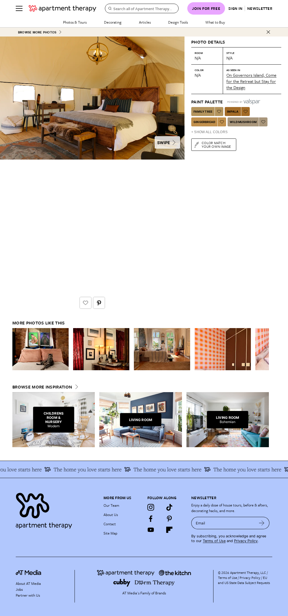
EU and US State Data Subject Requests (244, 580)
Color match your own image (216, 144)
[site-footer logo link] (28, 573)
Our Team (111, 505)
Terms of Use (214, 541)
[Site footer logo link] (56, 509)
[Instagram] (150, 507)
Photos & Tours (75, 22)
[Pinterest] (169, 518)
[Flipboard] (169, 529)
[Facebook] (150, 518)
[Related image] (40, 349)
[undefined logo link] (62, 8)
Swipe (163, 142)
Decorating (113, 22)
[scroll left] (16, 349)
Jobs (19, 589)
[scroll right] (264, 349)
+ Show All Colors (209, 132)
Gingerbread (204, 122)
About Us (111, 514)
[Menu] (19, 8)
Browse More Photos (37, 32)
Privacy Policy (246, 541)
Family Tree (203, 111)
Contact (110, 524)
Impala (232, 111)
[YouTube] (150, 529)
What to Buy (215, 22)
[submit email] (261, 523)
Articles (145, 22)
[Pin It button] (99, 302)
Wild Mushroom (243, 122)
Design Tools (178, 22)
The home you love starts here (82, 469)
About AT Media (28, 583)
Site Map (110, 533)
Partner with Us (28, 595)
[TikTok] (169, 507)
